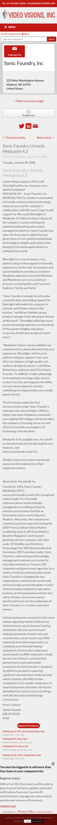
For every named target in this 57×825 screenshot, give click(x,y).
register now (8, 806)
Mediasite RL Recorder (15, 738)
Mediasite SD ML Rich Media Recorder (24, 731)
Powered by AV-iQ (44, 812)
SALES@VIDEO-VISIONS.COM (41, 3)
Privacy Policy (26, 811)
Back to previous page (30, 101)
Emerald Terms (9, 812)
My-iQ (26, 34)
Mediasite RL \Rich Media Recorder (22, 754)
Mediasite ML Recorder (15, 746)
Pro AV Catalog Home (11, 34)
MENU (12, 27)
